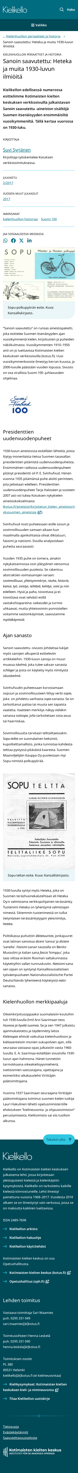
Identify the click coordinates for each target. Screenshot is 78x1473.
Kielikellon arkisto (23, 1229)
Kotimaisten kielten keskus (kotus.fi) (40, 1272)
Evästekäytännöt (15, 1432)
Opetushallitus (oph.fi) (29, 1281)
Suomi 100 (49, 219)
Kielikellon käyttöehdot (27, 1246)
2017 (6, 199)
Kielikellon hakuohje (25, 1237)
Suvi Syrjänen (17, 150)
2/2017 (8, 183)
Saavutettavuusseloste (20, 1438)
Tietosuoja (11, 1426)
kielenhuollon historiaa (20, 219)
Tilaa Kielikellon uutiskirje (29, 1398)
